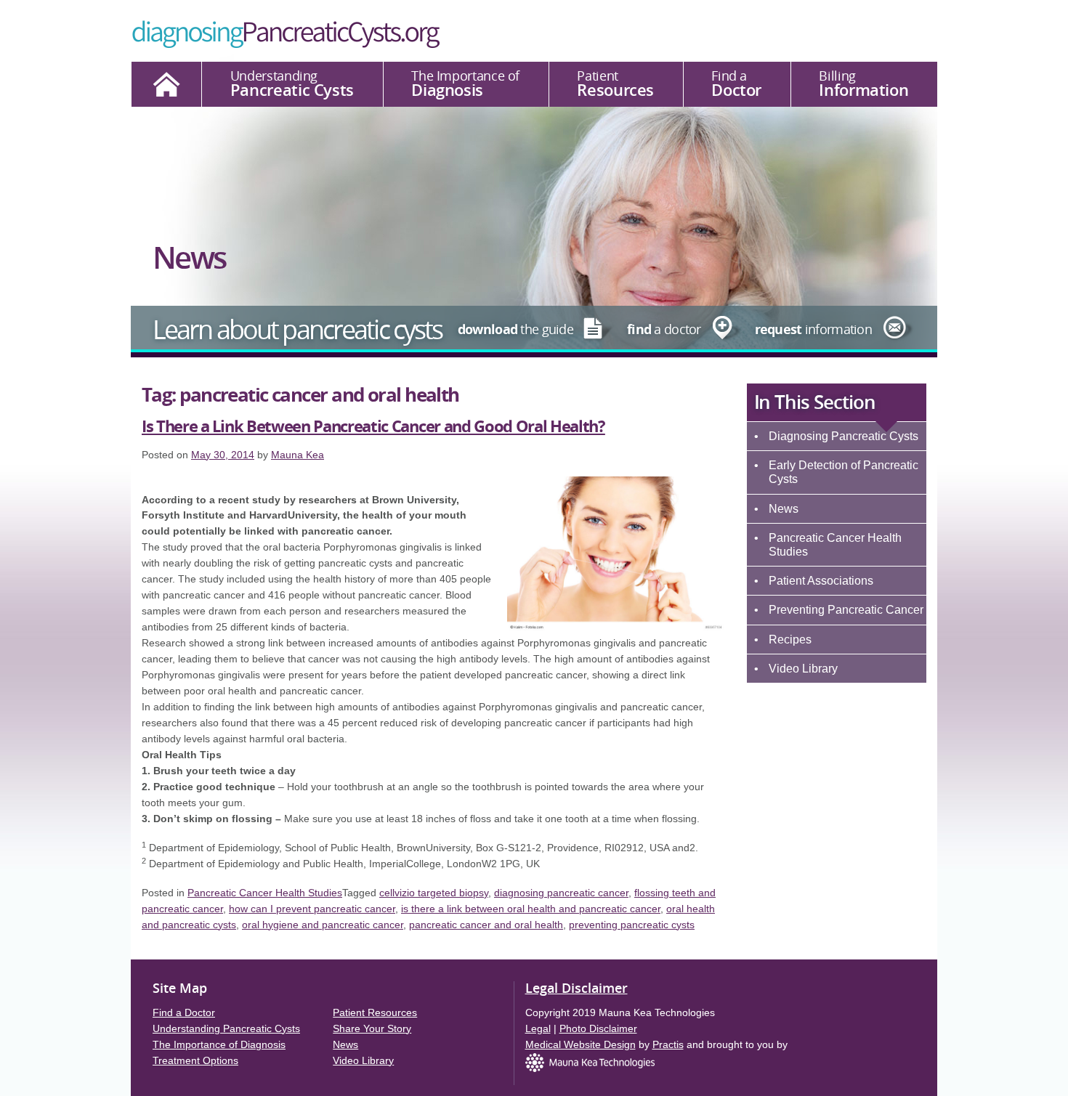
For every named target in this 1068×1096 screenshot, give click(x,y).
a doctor (664, 329)
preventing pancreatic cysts (632, 924)
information (813, 329)
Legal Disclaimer (576, 987)
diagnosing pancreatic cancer (561, 892)
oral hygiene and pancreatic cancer (322, 924)
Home (166, 84)
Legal (538, 1028)
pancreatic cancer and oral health (486, 924)
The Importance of (465, 84)
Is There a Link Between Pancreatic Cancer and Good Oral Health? (373, 426)
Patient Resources (375, 1012)
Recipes (790, 639)
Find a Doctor (184, 1012)
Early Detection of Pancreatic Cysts (843, 472)
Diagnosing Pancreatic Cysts (843, 436)
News (783, 509)
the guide (515, 329)
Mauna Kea (297, 454)
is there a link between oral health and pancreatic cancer (530, 908)
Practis (668, 1044)
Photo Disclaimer (598, 1028)
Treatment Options (195, 1060)
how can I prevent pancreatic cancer (312, 908)
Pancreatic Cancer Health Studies (835, 545)
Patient (615, 84)
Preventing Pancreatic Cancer (846, 610)
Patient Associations (821, 581)
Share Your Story (372, 1028)
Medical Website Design (580, 1044)
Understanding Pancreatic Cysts (226, 1028)
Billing (863, 84)
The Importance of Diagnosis (219, 1044)
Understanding (292, 84)
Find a (736, 84)
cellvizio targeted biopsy (433, 892)
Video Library (803, 668)
